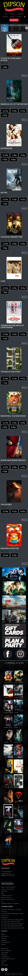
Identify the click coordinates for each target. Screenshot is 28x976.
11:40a (5, 378)
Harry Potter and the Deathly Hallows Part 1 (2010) (12, 928)
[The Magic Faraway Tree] (14, 223)
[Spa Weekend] (14, 135)
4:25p (22, 334)
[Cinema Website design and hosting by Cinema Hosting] (14, 973)
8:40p (13, 427)
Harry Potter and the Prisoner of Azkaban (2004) (12, 919)
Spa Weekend (4, 891)
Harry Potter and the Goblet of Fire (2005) (10, 921)
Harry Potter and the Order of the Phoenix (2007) (12, 923)
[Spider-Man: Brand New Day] (14, 447)
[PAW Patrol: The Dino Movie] (14, 402)
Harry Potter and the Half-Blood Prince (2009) (11, 925)
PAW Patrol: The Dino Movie (7, 899)
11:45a (5, 199)
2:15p (14, 378)
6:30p (4, 159)
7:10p (4, 204)
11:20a (5, 467)
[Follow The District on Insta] (5, 969)
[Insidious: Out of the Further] (14, 91)
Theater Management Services (8, 958)
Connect (19, 16)
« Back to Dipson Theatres (7, 882)
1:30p (14, 155)
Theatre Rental (4, 952)
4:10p (14, 555)
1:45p (14, 111)
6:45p (4, 115)
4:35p (22, 199)
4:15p (22, 111)
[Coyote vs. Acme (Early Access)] (14, 45)
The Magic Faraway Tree (6, 895)
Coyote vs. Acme (5, 915)
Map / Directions (5, 936)
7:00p (4, 248)
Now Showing (20, 14)
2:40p (14, 467)
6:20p (4, 427)
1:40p (14, 244)
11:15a (5, 111)
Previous (1, 27)
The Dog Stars (4, 917)
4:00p (22, 155)
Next (26, 27)
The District (12, 14)
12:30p (5, 511)
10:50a (5, 555)
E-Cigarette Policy (5, 956)
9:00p (13, 159)
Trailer (25, 75)
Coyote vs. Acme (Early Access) (8, 887)
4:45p (22, 378)
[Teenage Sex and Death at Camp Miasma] (14, 312)
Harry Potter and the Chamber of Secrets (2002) (12, 913)
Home (6, 14)
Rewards (3, 934)
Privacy (2, 962)
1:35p (14, 423)
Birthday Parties (4, 948)
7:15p (4, 383)
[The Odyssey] (14, 491)
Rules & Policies (4, 965)
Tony (2, 901)
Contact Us (3, 938)
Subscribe (12, 16)
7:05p (4, 338)
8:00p (23, 511)
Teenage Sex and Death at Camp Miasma (10, 903)
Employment (4, 940)
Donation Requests (5, 942)
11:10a (5, 288)
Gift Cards (3, 944)
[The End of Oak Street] (14, 358)
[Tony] (14, 268)
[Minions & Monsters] (14, 535)
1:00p (4, 67)
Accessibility (4, 960)
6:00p (22, 467)
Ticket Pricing (4, 954)
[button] (25, 16)
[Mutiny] (14, 179)
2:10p (14, 199)
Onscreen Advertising (6, 950)
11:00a (5, 155)
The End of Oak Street (6, 897)
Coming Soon (5, 16)
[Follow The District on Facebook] (2, 969)
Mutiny (2, 893)
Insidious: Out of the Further (7, 889)
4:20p (22, 244)
